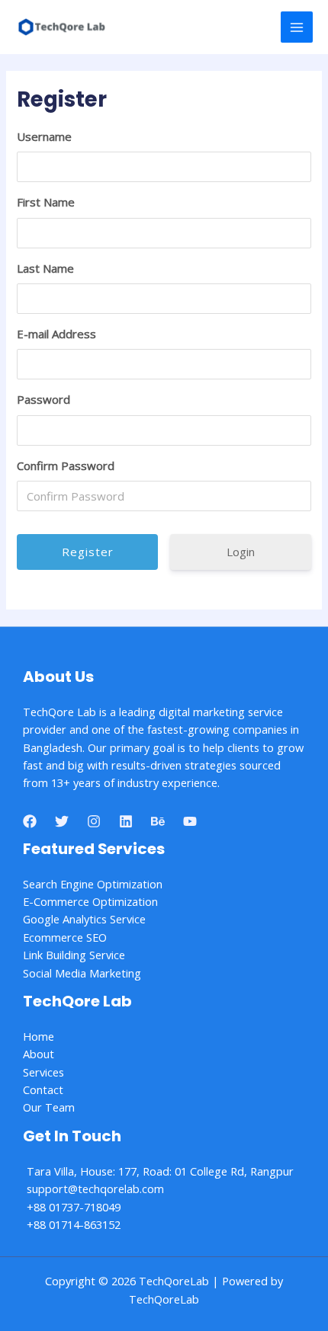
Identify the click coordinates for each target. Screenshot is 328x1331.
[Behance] (158, 821)
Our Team (49, 1107)
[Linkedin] (126, 821)
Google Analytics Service (84, 918)
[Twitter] (62, 821)
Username (44, 136)
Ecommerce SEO (65, 937)
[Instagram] (94, 821)
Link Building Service (74, 954)
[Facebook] (30, 821)
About (38, 1053)
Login (241, 551)
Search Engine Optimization (92, 883)
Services (43, 1072)
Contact (43, 1089)
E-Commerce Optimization (90, 901)
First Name (46, 202)
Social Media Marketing (82, 973)
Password (43, 399)
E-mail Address (56, 333)
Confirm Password (65, 465)
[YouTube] (190, 821)
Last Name (45, 268)
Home (38, 1036)
